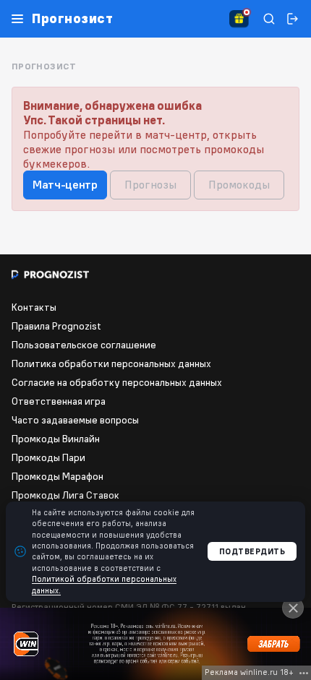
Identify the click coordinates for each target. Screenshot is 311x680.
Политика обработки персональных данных (111, 363)
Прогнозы (150, 184)
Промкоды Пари (48, 457)
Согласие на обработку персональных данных (117, 382)
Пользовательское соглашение (84, 344)
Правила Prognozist (56, 325)
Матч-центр (65, 184)
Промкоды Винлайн (56, 438)
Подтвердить (252, 551)
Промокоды (239, 184)
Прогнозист (72, 18)
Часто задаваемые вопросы (75, 419)
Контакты (34, 307)
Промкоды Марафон (57, 476)
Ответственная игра (59, 401)
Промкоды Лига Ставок (65, 495)
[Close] (293, 608)
